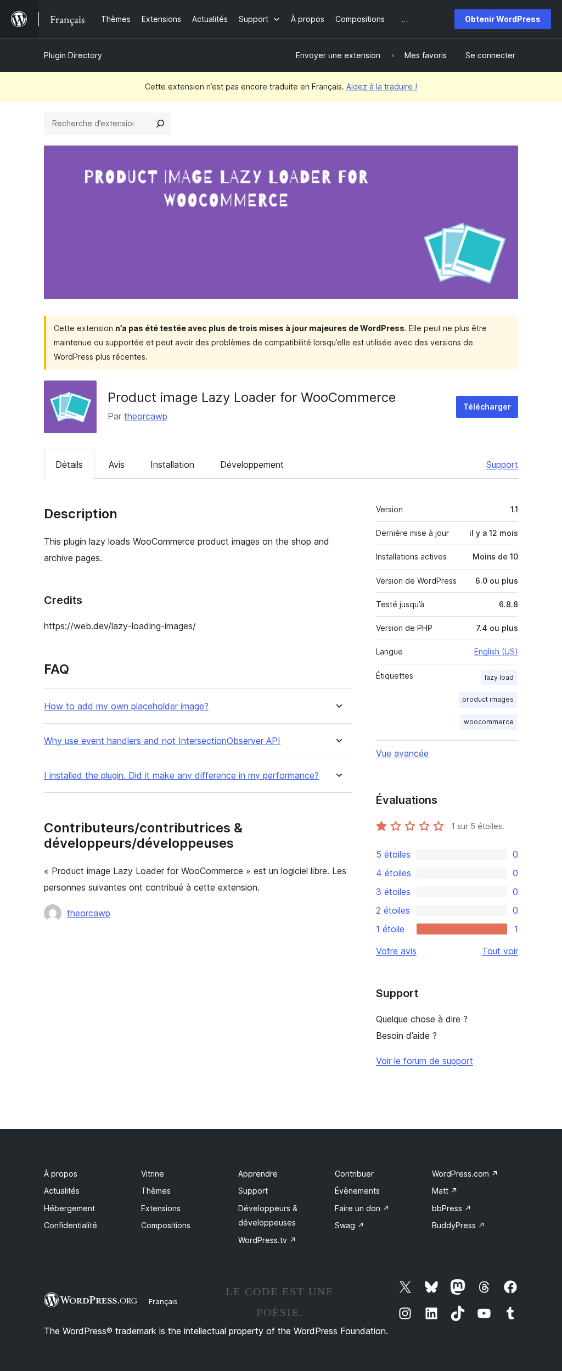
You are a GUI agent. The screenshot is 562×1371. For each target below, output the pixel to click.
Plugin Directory (73, 55)
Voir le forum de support (424, 1060)
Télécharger (487, 406)
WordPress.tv (267, 1240)
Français (163, 1301)
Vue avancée (402, 753)
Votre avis (396, 950)
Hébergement (69, 1208)
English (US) (496, 651)
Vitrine (152, 1173)
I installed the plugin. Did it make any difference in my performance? (181, 775)
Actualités (62, 1190)
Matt (445, 1190)
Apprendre (258, 1173)
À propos (60, 1173)
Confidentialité (70, 1225)
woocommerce (489, 722)
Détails (69, 464)
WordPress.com (465, 1173)
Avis (117, 464)
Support (502, 464)
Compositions (165, 1225)
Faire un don (362, 1208)
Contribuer (354, 1173)
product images (488, 699)
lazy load (499, 677)
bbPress (451, 1208)
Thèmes (156, 1190)
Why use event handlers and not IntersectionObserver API (162, 741)
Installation (172, 464)
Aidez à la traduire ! (381, 86)
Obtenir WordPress (503, 19)
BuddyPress (458, 1225)
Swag (349, 1225)
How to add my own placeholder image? (126, 706)
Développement (252, 464)
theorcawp (145, 416)
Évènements (357, 1190)
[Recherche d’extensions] (160, 124)
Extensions (161, 1208)
